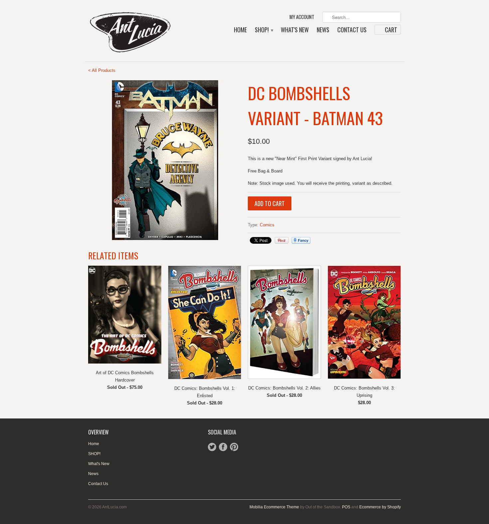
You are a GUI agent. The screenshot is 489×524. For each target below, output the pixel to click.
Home (240, 30)
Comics (267, 224)
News (323, 30)
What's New (295, 30)
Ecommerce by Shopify (380, 507)
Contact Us (352, 30)
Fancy (301, 240)
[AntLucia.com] (138, 31)
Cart (391, 29)
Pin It (281, 240)
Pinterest (234, 447)
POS (346, 507)
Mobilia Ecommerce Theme (274, 507)
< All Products (101, 70)
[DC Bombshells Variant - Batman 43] (164, 160)
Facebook (223, 447)
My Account (301, 17)
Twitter (212, 447)
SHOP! (264, 30)
